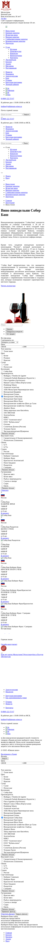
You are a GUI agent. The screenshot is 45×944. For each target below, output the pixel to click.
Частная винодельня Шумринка (16, 431)
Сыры (6, 483)
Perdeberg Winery (10, 385)
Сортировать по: (7, 340)
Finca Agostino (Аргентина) (14, 380)
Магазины (10, 66)
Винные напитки (12, 37)
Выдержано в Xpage (9, 754)
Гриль (6, 486)
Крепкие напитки (13, 33)
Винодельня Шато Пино (13, 401)
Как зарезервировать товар (16, 698)
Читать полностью (8, 286)
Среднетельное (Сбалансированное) (18, 438)
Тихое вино (8, 351)
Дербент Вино (9, 408)
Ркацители (8, 465)
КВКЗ (6, 417)
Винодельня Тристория (13, 399)
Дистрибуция (11, 60)
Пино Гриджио (10, 463)
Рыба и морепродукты (12, 479)
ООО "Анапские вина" (13, 420)
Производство (15, 51)
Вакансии (14, 53)
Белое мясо (8, 477)
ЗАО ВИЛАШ (9, 413)
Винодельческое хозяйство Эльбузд (17, 406)
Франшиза (10, 74)
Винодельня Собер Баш (13, 397)
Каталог (9, 62)
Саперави (7, 467)
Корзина (9, 937)
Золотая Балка (9, 415)
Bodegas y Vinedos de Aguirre (15, 376)
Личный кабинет (12, 84)
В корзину (5, 513)
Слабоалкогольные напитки (17, 39)
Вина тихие (10, 31)
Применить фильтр (8, 912)
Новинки (9, 329)
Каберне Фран (9, 458)
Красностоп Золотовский (14, 460)
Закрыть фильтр (21, 914)
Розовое (7, 358)
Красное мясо (9, 474)
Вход (7, 941)
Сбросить (4, 490)
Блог (7, 78)
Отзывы (9, 80)
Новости (9, 72)
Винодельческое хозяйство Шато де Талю (20, 403)
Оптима (7, 424)
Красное (7, 360)
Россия (6, 451)
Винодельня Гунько (11, 394)
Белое (6, 356)
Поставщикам (11, 68)
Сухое (6, 365)
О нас (8, 47)
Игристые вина (12, 35)
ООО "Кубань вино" (12, 422)
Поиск (26, 143)
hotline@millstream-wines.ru (11, 106)
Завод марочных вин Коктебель (16, 410)
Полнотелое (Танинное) (13, 440)
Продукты (10, 43)
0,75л (6, 447)
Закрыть (26, 114)
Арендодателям (12, 76)
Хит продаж (10, 334)
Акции (8, 64)
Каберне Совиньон (11, 456)
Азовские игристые (11, 387)
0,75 (5, 445)
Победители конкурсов (14, 331)
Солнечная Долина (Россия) (15, 427)
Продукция (10, 203)
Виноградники (16, 56)
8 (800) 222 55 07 (7, 99)
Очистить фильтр (8, 914)
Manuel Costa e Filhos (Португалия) (17, 383)
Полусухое (8, 367)
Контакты (14, 58)
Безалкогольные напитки (15, 41)
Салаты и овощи (10, 481)
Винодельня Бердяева (12, 392)
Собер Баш (8, 371)
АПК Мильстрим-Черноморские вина (19, 390)
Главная (9, 201)
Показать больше (8, 433)
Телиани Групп (10, 429)
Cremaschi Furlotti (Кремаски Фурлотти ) (19, 378)
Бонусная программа (14, 82)
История (13, 49)
